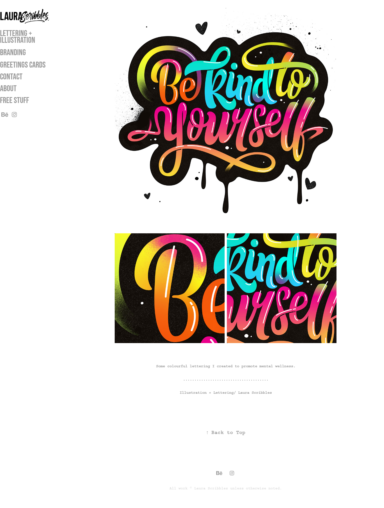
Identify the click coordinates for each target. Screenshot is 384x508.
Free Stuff (14, 100)
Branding (13, 52)
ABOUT (8, 88)
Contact (11, 76)
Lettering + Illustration (17, 36)
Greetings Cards (23, 64)
